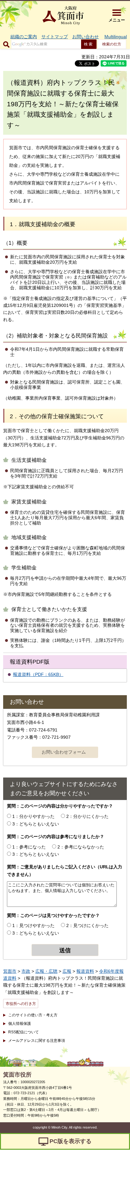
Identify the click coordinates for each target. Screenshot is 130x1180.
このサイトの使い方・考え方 (32, 1015)
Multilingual (115, 36)
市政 (25, 971)
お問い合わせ (85, 36)
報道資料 (85, 971)
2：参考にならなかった (80, 846)
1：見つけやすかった (33, 925)
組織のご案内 (23, 36)
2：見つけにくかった (87, 925)
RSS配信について (23, 1032)
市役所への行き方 (21, 1003)
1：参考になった (29, 846)
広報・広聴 (46, 971)
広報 (66, 971)
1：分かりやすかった (33, 816)
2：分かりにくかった (87, 816)
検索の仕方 (111, 44)
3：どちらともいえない (35, 823)
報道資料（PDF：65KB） (38, 674)
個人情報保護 (19, 1023)
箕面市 (9, 971)
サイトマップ (54, 36)
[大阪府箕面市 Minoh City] (63, 15)
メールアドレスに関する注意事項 (36, 1040)
